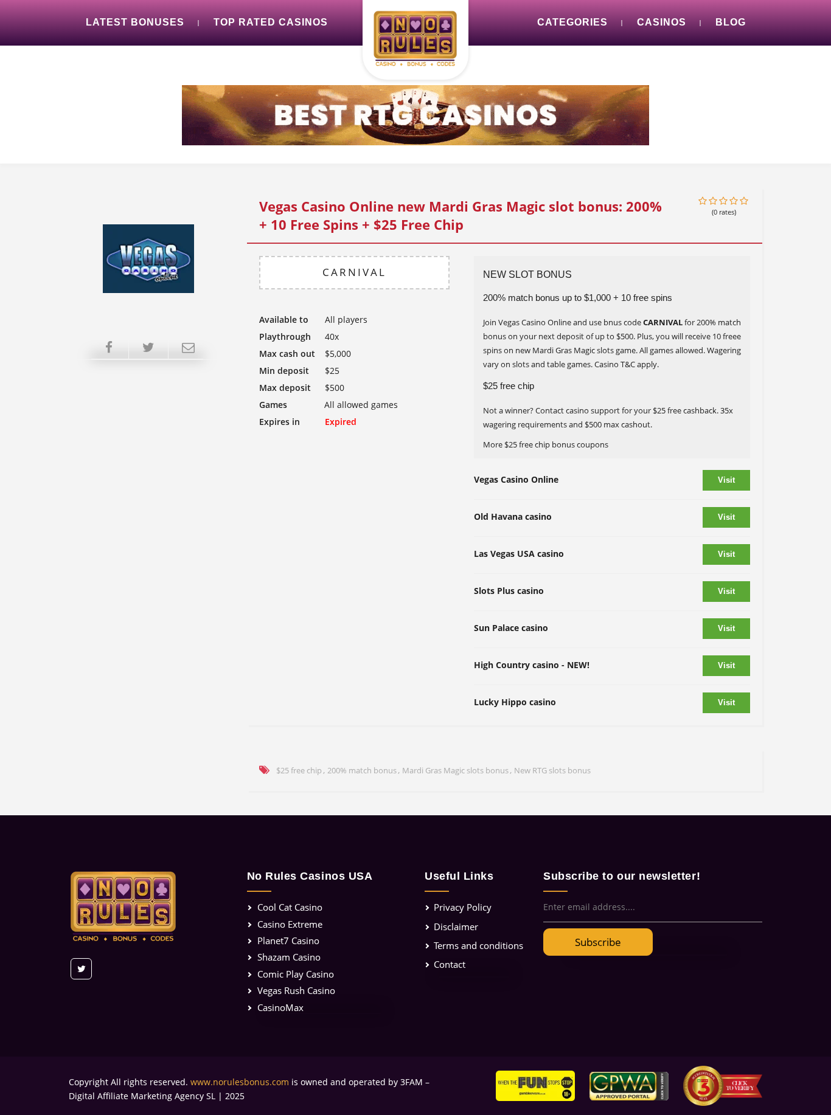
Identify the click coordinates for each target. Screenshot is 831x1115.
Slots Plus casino (509, 590)
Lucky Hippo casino (515, 702)
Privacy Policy (463, 907)
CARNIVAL (354, 272)
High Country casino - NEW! (531, 665)
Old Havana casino (513, 516)
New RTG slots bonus (552, 770)
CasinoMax (280, 1007)
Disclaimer (456, 926)
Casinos (661, 22)
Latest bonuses (135, 22)
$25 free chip (299, 770)
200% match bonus (362, 770)
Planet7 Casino (288, 940)
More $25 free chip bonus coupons (545, 444)
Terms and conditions (478, 945)
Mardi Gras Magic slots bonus (455, 770)
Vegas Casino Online (516, 479)
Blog (730, 22)
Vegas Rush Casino (296, 990)
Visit (726, 480)
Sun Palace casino (511, 627)
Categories (572, 22)
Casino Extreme (289, 924)
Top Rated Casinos (271, 22)
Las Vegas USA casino (519, 553)
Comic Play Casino (295, 974)
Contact (449, 964)
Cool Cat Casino (289, 907)
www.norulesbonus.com (239, 1082)
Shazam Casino (289, 957)
